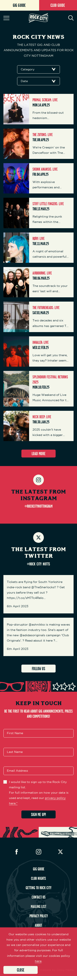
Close (20, 969)
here (38, 961)
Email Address (17, 770)
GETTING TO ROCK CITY (38, 887)
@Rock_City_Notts (38, 564)
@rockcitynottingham (39, 506)
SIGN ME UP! (38, 814)
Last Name (15, 752)
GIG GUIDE (38, 869)
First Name (15, 733)
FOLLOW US (38, 668)
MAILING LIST (38, 906)
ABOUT (38, 925)
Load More (39, 453)
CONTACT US (39, 897)
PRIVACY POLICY (39, 916)
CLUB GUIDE (57, 5)
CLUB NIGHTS (38, 878)
